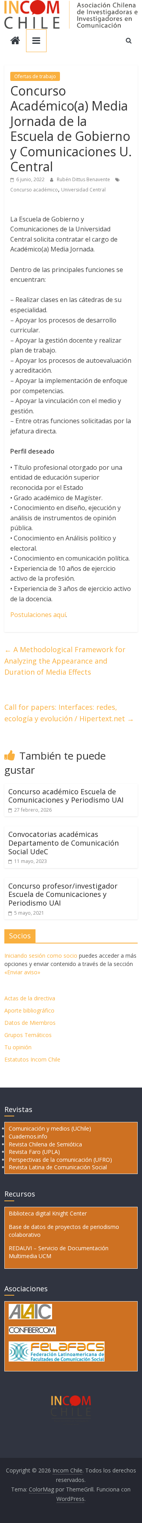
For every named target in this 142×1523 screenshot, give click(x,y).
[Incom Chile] (15, 41)
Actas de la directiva (29, 998)
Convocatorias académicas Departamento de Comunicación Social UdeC (63, 842)
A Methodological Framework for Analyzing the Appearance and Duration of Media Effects (64, 661)
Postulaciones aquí (38, 614)
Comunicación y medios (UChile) (50, 1128)
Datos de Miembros (30, 1022)
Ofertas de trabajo (35, 76)
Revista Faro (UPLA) (34, 1151)
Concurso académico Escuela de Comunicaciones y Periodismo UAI (65, 796)
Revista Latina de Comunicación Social (58, 1167)
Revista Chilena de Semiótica (45, 1144)
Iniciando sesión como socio (40, 955)
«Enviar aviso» (22, 972)
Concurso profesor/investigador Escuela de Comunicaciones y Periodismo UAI (63, 894)
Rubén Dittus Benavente (84, 179)
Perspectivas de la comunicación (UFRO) (60, 1159)
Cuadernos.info (28, 1136)
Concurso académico (34, 189)
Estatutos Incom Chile (32, 1059)
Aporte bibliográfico (29, 1010)
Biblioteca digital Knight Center (48, 1213)
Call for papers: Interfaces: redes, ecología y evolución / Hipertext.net (69, 712)
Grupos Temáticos (28, 1035)
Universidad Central (83, 189)
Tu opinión (18, 1047)
